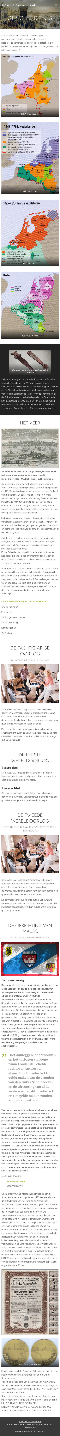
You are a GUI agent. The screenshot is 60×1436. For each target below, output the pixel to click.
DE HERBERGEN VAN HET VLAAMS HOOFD (24, 601)
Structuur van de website (30, 1421)
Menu (56, 5)
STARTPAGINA (38, 1431)
